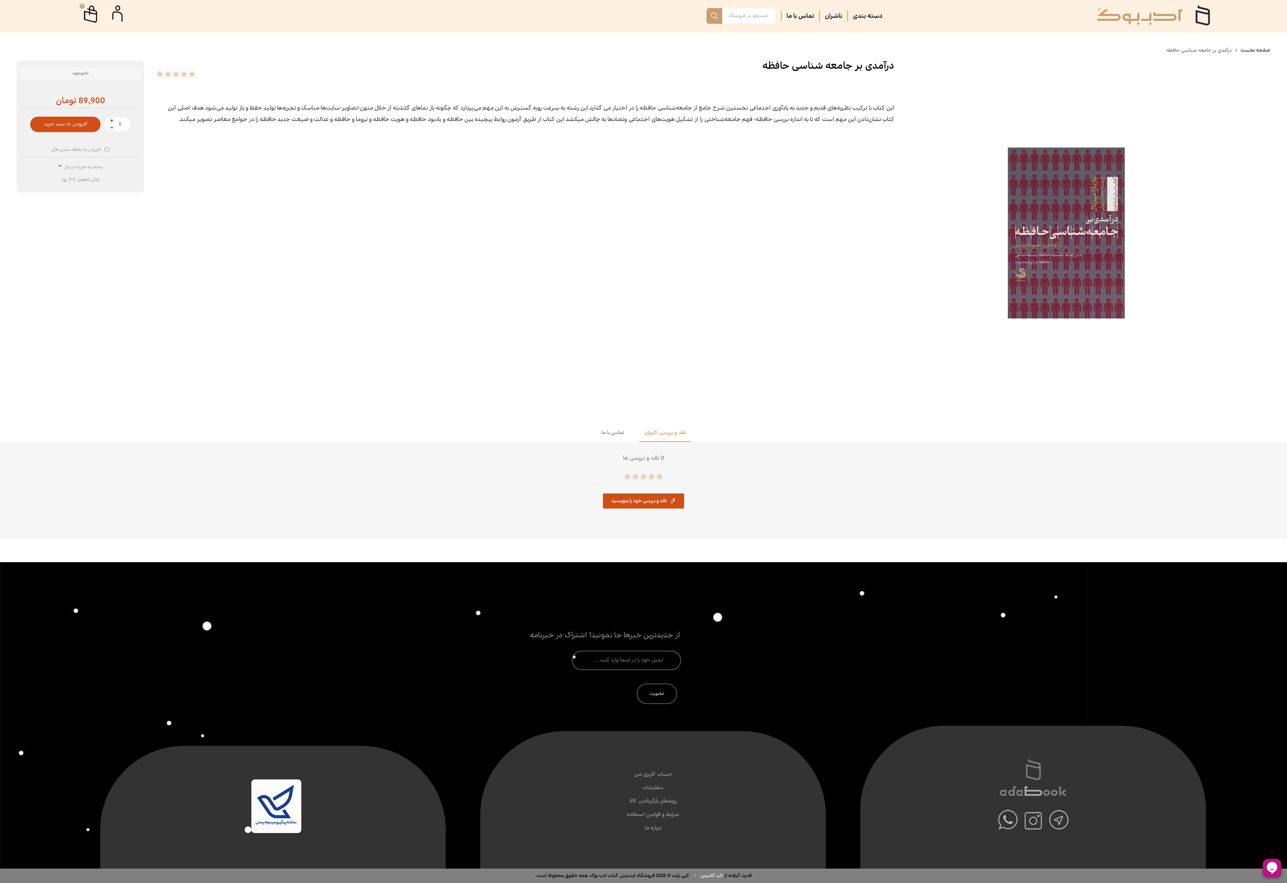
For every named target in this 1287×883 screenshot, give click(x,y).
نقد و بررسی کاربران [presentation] (665, 432)
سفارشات (653, 787)
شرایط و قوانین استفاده (653, 814)
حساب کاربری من (653, 774)
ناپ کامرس (712, 875)
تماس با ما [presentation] (612, 432)
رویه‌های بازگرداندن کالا (653, 801)
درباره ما (653, 828)
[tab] (665, 433)
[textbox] (749, 16)
